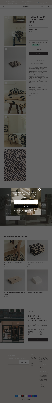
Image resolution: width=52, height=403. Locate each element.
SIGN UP (26, 206)
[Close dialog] (39, 189)
